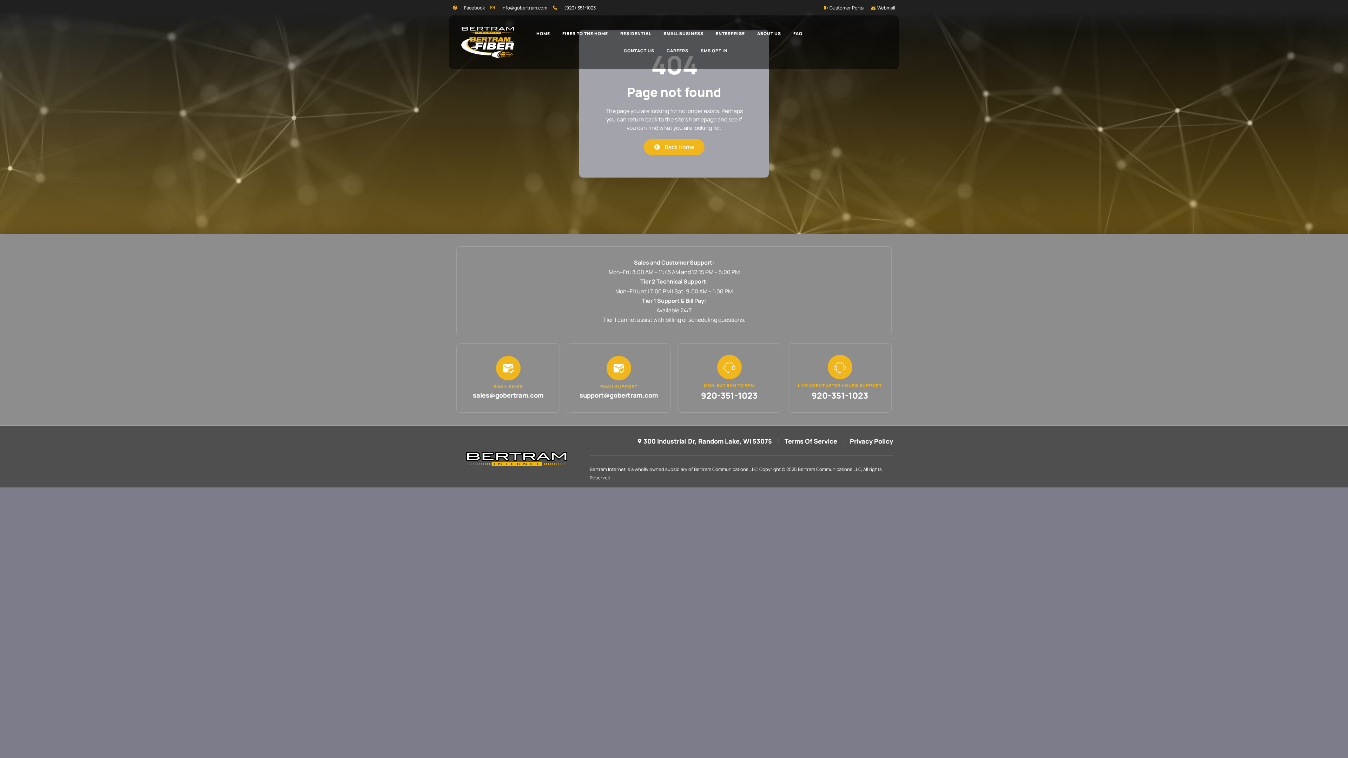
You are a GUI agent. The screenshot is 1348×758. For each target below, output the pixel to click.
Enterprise (730, 33)
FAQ (797, 33)
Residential (635, 33)
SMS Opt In (714, 51)
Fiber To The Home (585, 33)
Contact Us (639, 51)
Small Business (683, 33)
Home (543, 33)
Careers (677, 51)
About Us (769, 33)
